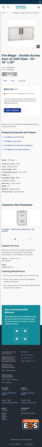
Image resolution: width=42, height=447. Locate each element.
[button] (15, 239)
